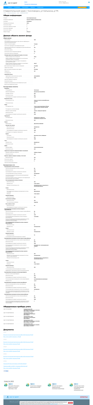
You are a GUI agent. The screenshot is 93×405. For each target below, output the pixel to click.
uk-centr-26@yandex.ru (64, 2)
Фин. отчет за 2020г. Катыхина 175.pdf (11, 368)
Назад (6, 370)
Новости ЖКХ (9, 381)
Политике (51, 403)
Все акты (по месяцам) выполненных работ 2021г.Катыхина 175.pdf (18, 334)
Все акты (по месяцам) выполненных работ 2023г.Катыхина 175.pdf (18, 349)
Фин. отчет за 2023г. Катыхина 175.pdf (11, 351)
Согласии (55, 403)
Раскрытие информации (30, 4)
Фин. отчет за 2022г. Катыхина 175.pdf (11, 344)
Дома (25, 2)
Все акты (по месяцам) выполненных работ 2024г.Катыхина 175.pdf (18, 356)
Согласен (70, 402)
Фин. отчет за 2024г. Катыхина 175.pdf (11, 358)
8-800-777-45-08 (62, 1)
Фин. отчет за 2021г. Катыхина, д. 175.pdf (12, 336)
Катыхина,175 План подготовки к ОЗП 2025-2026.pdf (14, 363)
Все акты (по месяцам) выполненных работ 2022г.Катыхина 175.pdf (18, 342)
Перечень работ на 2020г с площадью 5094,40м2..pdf (15, 366)
